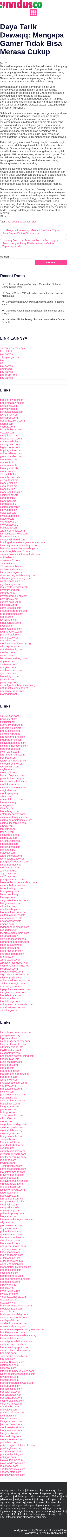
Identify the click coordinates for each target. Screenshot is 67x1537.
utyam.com (6, 655)
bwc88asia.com (9, 599)
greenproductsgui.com (13, 1154)
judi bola (12, 221)
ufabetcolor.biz (8, 483)
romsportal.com (9, 1466)
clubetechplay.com (11, 1403)
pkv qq (21, 1490)
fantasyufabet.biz (10, 468)
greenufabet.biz (9, 480)
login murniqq (8, 1511)
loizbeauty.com (8, 837)
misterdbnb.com (9, 1365)
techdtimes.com (9, 414)
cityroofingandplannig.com (15, 578)
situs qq (4, 1493)
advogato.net (7, 805)
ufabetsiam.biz (8, 471)
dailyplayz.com (8, 1409)
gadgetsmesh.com (10, 1186)
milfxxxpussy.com (10, 646)
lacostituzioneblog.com (13, 658)
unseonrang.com (10, 1210)
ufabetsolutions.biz (11, 492)
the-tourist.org (8, 802)
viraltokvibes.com (10, 784)
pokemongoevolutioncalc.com (17, 1445)
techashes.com (9, 405)
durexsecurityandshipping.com (17, 575)
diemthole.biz (8, 849)
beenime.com (8, 1353)
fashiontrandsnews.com (13, 533)
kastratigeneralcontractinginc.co (18, 545)
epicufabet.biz (8, 512)
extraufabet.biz (8, 486)
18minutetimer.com (11, 1166)
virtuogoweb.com (10, 444)
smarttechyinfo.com (11, 1127)
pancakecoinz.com (11, 1088)
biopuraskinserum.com (13, 912)
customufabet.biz (10, 507)
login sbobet (43, 1505)
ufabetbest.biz (8, 501)
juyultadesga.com (10, 584)
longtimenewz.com (11, 1430)
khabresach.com (9, 998)
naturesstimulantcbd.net (14, 688)
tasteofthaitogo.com (11, 888)
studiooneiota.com (10, 1249)
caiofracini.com (9, 1204)
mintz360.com (8, 1118)
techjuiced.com (9, 435)
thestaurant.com (9, 1380)
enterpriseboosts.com (12, 814)
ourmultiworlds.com (11, 725)
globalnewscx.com (11, 1225)
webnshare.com (9, 1177)
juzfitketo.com (8, 679)
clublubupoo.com (10, 1385)
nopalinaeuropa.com (12, 691)
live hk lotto (6, 351)
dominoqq (6, 369)
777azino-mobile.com (12, 566)
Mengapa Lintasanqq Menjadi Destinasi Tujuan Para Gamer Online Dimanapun (31, 232)
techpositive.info (9, 1207)
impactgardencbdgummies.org (17, 685)
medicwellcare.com (11, 1308)
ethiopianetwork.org (11, 1183)
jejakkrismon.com (10, 846)
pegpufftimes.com (10, 730)
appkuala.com (8, 873)
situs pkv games (9, 357)
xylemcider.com (9, 673)
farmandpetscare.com (12, 1198)
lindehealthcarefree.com (14, 1044)
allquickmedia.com (11, 855)
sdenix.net (6, 796)
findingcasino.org (10, 1252)
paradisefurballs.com (12, 1145)
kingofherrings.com (11, 864)
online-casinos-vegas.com (15, 980)
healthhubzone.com (11, 429)
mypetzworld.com (10, 590)
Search (4, 256)
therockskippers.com (12, 953)
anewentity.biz (8, 870)
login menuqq (54, 1508)
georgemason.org (10, 1035)
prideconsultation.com (13, 1094)
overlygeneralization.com (14, 1180)
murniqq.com (19, 1508)
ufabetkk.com (7, 852)
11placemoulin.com (11, 1115)
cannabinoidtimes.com (13, 1151)
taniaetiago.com (9, 676)
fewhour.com (7, 1163)
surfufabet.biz (8, 497)
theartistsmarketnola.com (14, 933)
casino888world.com (12, 1362)
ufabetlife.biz (7, 489)
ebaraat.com (7, 432)
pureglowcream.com (12, 879)
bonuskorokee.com (11, 1394)
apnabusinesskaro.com (13, 1007)
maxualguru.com (9, 1133)
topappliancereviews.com (15, 989)
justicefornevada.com (12, 1189)
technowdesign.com (11, 572)
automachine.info (10, 1258)
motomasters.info (10, 1290)
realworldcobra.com (11, 1255)
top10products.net (10, 1050)
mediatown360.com (11, 971)
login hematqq (26, 1511)
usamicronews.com (11, 1439)
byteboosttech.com (11, 438)
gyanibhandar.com (10, 456)
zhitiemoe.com (8, 664)
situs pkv (58, 1493)
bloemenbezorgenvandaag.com (18, 882)
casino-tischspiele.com (13, 823)
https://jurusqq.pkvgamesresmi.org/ (26, 1517)
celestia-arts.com (10, 734)
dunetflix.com (7, 640)
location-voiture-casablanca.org (18, 1335)
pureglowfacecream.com (14, 861)
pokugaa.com (8, 1457)
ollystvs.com (7, 1222)
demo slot (42, 1496)
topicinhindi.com (9, 1038)
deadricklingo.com (10, 1269)
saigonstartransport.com (14, 900)
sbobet (56, 1505)
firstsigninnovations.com (14, 745)
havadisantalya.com (11, 411)
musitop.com (7, 652)
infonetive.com (8, 906)
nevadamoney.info (10, 921)
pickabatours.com (10, 1053)
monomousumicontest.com (15, 1267)
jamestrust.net (8, 829)
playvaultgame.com (11, 1460)
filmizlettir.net (7, 722)
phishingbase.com (10, 1448)
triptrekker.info (8, 1284)
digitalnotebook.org (11, 1130)
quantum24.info (9, 1299)
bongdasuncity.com (11, 1136)
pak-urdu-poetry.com (12, 1213)
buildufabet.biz (8, 527)
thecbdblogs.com (10, 1001)
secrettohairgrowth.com (13, 885)
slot (34, 221)
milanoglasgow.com (11, 944)
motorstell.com (8, 772)
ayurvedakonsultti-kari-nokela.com (20, 554)
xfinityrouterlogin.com (12, 983)
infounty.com (7, 593)
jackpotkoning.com (11, 1424)
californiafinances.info (12, 915)
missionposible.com (11, 977)
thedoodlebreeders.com (13, 610)
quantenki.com (8, 1302)
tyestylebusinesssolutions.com (17, 1374)
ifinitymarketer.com (11, 1421)
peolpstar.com (8, 757)
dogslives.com (8, 1228)
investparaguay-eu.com (13, 596)
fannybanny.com (9, 1418)
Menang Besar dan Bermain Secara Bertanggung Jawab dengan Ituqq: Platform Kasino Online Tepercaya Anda (30, 243)
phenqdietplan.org (10, 634)
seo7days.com (8, 876)
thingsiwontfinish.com (12, 1475)
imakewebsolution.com (13, 1082)
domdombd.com (9, 1406)
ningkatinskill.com (10, 622)
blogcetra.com (8, 1216)
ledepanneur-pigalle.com (14, 927)
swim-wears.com (10, 751)
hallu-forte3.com (9, 947)
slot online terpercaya (12, 348)
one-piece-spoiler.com (13, 1246)
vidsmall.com (7, 1311)
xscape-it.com (8, 563)
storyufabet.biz (8, 509)
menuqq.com (7, 1490)
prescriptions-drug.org (12, 778)
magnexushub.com (11, 441)
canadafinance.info (11, 918)
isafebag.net (7, 808)
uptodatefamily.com (11, 649)
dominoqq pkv (35, 1490)
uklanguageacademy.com (15, 1041)
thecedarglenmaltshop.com (15, 1032)
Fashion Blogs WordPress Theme (46, 1531)
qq (1, 363)
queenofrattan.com (11, 1234)
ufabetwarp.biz (8, 459)
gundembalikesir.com (12, 420)
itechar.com (6, 423)
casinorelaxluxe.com (12, 1400)
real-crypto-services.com (14, 587)
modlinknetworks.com (12, 1427)
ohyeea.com (7, 661)
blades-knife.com (10, 1243)
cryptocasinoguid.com (12, 539)
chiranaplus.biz (9, 936)
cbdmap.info (7, 1068)
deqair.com (6, 616)
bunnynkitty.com (9, 891)
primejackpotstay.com (12, 1454)
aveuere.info (7, 1148)
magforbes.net (8, 790)
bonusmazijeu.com (11, 1388)
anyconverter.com (10, 841)
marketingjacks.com (11, 986)
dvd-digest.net (8, 930)
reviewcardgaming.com (13, 1326)
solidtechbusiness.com (13, 1323)
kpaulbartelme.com (11, 1338)
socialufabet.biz (9, 495)
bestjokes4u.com (10, 1103)
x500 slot (55, 1496)
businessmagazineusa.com (16, 1305)
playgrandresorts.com (12, 1463)
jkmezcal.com (8, 1368)
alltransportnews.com (12, 530)
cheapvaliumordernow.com (15, 1350)
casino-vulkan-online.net (14, 965)
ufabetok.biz (7, 518)
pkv (2, 360)
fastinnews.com (9, 1415)
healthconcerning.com (13, 1157)
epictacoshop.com (10, 909)
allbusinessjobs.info (11, 1047)
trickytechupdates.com (13, 992)
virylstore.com (8, 769)
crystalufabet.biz (9, 515)
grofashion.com (9, 1442)
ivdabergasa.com (10, 581)
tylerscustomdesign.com (14, 760)
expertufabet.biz (9, 465)
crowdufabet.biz (9, 524)
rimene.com (7, 924)
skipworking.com (10, 835)
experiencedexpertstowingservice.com (22, 1329)
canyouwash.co (9, 408)
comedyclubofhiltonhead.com (17, 1341)
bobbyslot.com (8, 1112)
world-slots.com (9, 1079)
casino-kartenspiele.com (14, 817)
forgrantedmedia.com (12, 754)
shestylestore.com (10, 1472)
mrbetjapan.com (9, 867)
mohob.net (6, 1121)
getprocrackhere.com (12, 1412)
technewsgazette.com (12, 858)
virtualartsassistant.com (13, 1344)
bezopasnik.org (9, 894)
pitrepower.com (9, 968)
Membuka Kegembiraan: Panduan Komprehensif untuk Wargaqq (33, 312)
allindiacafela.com (10, 959)
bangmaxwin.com (10, 903)
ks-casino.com (8, 604)
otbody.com (6, 826)
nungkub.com (8, 667)
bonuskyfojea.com (10, 1391)
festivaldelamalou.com (13, 742)
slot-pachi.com (8, 1139)
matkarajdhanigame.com (14, 1073)
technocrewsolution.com (14, 781)
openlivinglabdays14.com (15, 551)
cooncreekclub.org (10, 728)
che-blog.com (8, 1085)
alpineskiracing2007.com (14, 962)
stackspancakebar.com (13, 939)
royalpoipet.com (9, 1376)
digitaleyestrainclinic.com (14, 974)
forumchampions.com (12, 736)
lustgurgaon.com (9, 1106)
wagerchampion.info (12, 1264)
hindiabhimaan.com (11, 995)
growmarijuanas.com (12, 1174)
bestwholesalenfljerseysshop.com (19, 548)
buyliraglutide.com (10, 450)
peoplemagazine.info (12, 402)
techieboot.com (9, 417)
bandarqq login (9, 375)
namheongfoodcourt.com (14, 941)
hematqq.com (37, 1508)
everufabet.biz (8, 521)
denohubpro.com (10, 1240)
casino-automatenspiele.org (16, 820)
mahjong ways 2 (23, 1499)
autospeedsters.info (11, 1261)
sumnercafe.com (9, 637)
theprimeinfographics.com (15, 1347)
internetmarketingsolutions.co (17, 1219)
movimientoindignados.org (15, 643)
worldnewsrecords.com (13, 1317)
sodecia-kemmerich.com (14, 1356)
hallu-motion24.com (11, 950)
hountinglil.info (8, 1097)
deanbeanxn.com (10, 1070)
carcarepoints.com (10, 608)
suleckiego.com (9, 1010)
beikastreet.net (8, 719)
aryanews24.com (10, 560)
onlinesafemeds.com (12, 453)
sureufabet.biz (8, 503)
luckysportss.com (10, 1433)
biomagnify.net (8, 694)
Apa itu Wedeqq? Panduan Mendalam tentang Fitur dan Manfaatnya (33, 294)
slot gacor (5, 1496)
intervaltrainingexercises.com (17, 1371)
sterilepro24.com (9, 1320)
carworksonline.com (11, 763)
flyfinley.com (7, 1091)
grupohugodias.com (11, 614)
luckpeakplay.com (10, 1436)
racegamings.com (10, 1451)
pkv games (24, 221)
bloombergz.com (9, 811)
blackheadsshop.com (12, 1332)
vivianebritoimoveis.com (14, 787)
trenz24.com (7, 832)
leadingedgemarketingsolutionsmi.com (22, 542)
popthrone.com (8, 1076)
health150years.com (12, 775)
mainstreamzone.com (12, 1172)
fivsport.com (7, 625)
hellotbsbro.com (9, 1195)
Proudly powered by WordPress (30, 1530)
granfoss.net (7, 956)
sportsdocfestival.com (12, 1469)
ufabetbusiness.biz (11, 477)
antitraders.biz (8, 557)
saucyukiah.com (9, 716)
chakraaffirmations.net (13, 1100)
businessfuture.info (11, 1062)
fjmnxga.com (7, 897)
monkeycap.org (9, 793)
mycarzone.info (9, 1293)
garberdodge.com (10, 748)
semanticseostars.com (13, 1168)
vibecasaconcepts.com (13, 1296)
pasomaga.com (9, 682)
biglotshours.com (10, 447)
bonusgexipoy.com (11, 1397)
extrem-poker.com (10, 602)
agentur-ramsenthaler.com (15, 1279)
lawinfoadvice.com (11, 631)
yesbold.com (7, 426)
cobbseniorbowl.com (12, 569)
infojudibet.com (9, 1064)
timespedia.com (9, 843)
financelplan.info (9, 1059)
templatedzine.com (11, 628)
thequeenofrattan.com (12, 1237)
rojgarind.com (8, 1160)
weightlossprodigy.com (13, 1124)
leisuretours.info (9, 1192)
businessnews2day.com (14, 1314)
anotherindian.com (11, 670)
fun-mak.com (7, 1359)
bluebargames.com (11, 739)
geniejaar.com (8, 1109)
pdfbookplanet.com (11, 1231)
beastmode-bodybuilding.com (17, 1056)
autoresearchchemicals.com (16, 1004)
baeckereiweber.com (12, 399)
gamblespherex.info (11, 1275)
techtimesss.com (9, 766)
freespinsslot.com (10, 1142)
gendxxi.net (6, 1287)
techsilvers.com (9, 619)
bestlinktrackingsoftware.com (17, 1382)
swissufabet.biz (9, 474)
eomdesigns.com (10, 1281)
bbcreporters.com (10, 536)
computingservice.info (12, 1201)
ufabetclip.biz (7, 462)
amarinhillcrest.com (11, 799)
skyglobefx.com (9, 1273)
